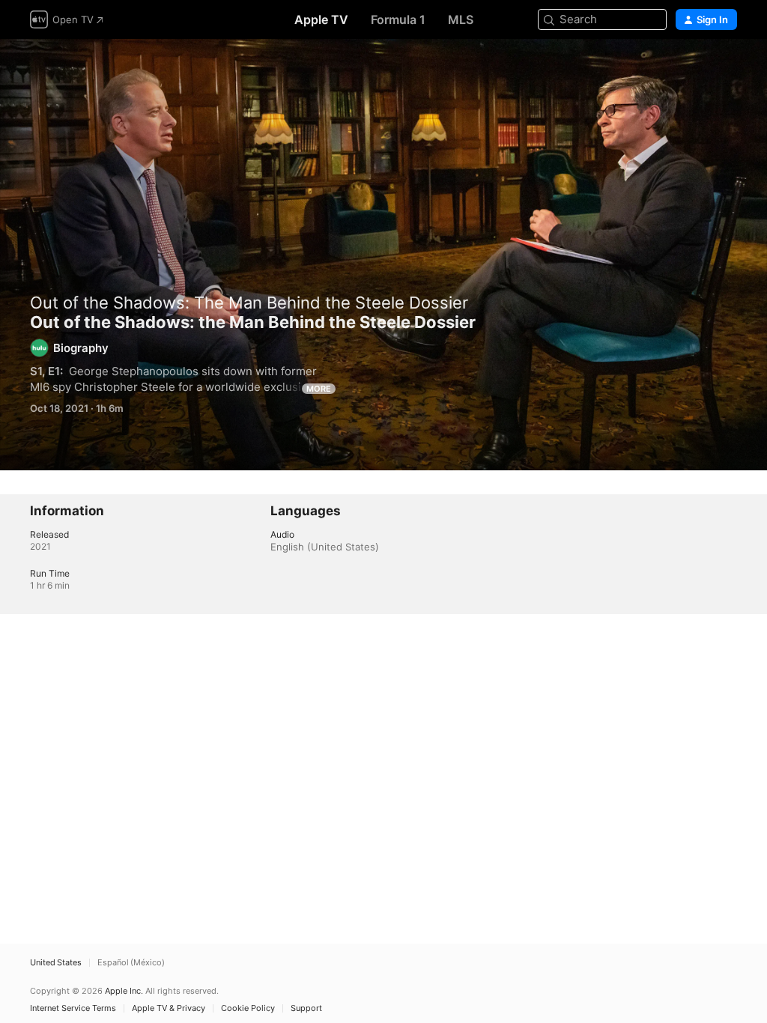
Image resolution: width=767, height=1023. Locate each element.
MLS (460, 19)
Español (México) (131, 963)
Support (306, 1008)
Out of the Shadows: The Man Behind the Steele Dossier (249, 302)
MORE (318, 388)
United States (56, 963)
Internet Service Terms (73, 1008)
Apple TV (321, 19)
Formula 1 (398, 19)
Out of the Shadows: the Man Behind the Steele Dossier (383, 254)
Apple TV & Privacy (168, 1008)
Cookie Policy (248, 1008)
